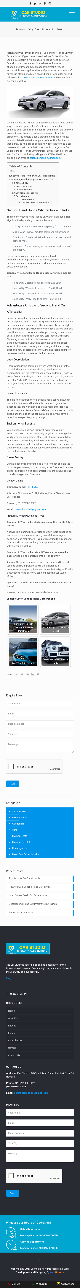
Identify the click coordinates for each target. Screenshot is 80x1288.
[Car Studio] (29, 14)
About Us (13, 1018)
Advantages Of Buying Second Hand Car (32, 179)
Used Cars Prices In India (25, 854)
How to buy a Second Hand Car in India (30, 886)
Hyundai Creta (19, 836)
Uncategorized (20, 848)
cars (14, 829)
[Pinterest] (45, 3)
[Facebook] (30, 3)
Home (11, 1010)
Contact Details (28, 199)
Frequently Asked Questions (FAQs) (36, 202)
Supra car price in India (21, 912)
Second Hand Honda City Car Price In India (33, 175)
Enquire (12, 1025)
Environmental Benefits (27, 193)
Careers (12, 1048)
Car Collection (15, 1040)
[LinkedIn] (40, 3)
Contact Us (14, 1055)
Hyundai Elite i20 (21, 842)
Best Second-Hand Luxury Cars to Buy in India (33, 903)
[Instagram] (50, 3)
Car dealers (18, 823)
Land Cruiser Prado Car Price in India (28, 895)
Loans (11, 1033)
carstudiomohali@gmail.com (31, 1092)
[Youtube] (21, 993)
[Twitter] (35, 3)
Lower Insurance (24, 189)
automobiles (19, 811)
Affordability (22, 183)
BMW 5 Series (19, 817)
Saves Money (22, 196)
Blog (8, 978)
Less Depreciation (25, 186)
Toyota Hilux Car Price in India (24, 878)
